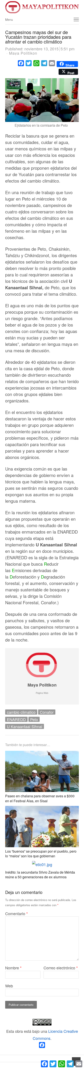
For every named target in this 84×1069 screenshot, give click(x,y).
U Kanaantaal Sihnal (24, 726)
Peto (34, 719)
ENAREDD (16, 719)
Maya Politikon (42, 685)
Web (9, 985)
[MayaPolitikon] (42, 7)
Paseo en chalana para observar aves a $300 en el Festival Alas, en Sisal (40, 798)
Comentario (16, 913)
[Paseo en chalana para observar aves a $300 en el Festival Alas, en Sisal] (42, 754)
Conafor (47, 712)
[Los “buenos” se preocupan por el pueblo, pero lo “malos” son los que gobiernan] (42, 809)
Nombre (13, 967)
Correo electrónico (61, 967)
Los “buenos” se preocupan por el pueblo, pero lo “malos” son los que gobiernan (40, 853)
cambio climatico (21, 712)
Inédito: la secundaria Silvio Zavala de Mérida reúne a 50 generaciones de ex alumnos (40, 874)
